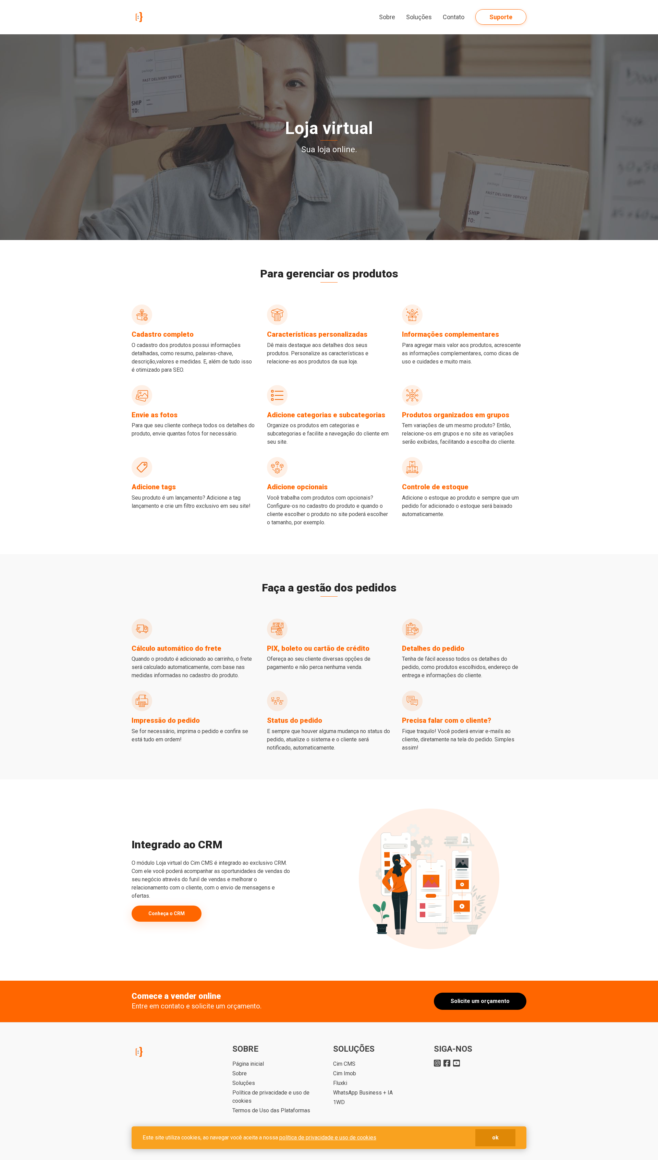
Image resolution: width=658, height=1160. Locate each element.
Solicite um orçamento (480, 1001)
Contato (453, 17)
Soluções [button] (419, 17)
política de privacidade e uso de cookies (327, 1137)
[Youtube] (456, 1062)
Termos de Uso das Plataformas (271, 1110)
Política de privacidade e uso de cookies (270, 1096)
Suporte (500, 17)
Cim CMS (344, 1064)
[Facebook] (446, 1062)
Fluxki (340, 1083)
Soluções (243, 1083)
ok (495, 1137)
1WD (339, 1102)
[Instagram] (437, 1062)
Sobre (387, 17)
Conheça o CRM (166, 913)
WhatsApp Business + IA (363, 1092)
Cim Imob (344, 1073)
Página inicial (248, 1064)
